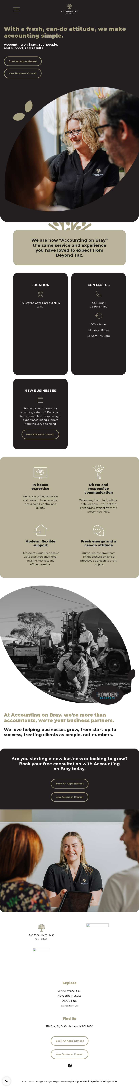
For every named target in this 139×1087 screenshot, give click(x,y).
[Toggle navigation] (16, 9)
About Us (69, 1000)
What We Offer (69, 990)
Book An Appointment (23, 61)
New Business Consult (23, 73)
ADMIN (113, 1081)
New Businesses (69, 995)
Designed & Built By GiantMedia (89, 1081)
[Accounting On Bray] (41, 932)
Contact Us (69, 1006)
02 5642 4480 (98, 306)
